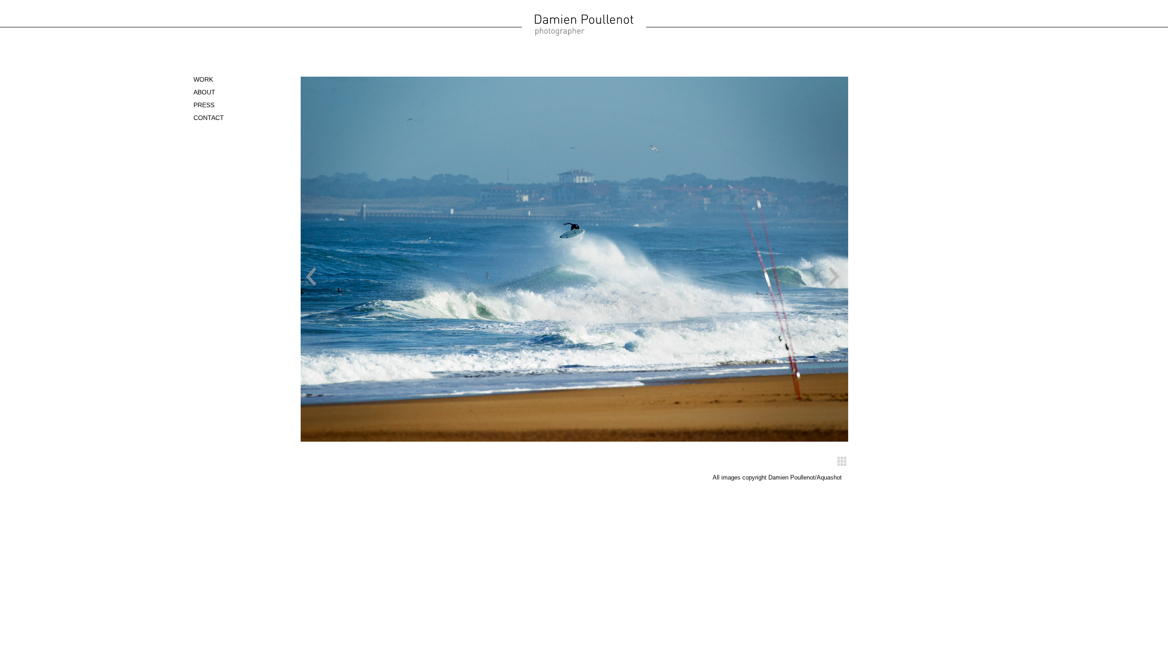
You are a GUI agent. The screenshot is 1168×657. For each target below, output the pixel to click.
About (204, 92)
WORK (203, 79)
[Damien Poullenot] (584, 34)
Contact (208, 117)
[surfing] (841, 463)
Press (203, 105)
